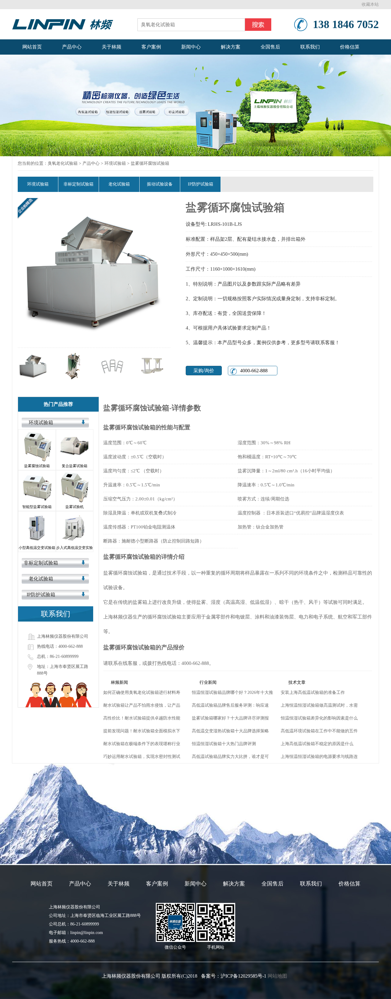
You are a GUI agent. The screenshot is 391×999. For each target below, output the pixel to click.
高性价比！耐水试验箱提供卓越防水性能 (141, 718)
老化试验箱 (119, 184)
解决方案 (230, 46)
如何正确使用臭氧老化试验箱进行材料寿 (141, 692)
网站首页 (32, 46)
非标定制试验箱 (78, 184)
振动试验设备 (160, 184)
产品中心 (72, 46)
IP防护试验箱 (200, 184)
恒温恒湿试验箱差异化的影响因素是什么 (319, 718)
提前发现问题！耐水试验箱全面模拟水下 (141, 731)
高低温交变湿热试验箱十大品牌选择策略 (230, 731)
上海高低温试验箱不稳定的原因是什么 (317, 743)
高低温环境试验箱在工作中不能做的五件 (319, 731)
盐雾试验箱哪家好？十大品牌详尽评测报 (230, 718)
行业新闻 (208, 682)
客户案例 (151, 46)
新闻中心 (191, 46)
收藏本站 (370, 4)
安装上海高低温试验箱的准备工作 (313, 692)
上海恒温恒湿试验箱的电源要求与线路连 (319, 756)
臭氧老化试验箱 (63, 163)
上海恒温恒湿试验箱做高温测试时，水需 (319, 705)
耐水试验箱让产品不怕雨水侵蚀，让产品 (141, 705)
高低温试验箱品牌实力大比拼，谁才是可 (230, 756)
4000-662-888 (253, 370)
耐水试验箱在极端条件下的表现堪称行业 (141, 743)
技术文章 (296, 682)
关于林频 (111, 46)
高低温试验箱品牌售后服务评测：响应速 (230, 705)
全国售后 (270, 46)
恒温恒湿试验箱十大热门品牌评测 (224, 743)
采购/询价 (203, 370)
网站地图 (277, 976)
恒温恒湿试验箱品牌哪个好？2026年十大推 (232, 692)
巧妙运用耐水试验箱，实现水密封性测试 (141, 756)
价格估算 (350, 46)
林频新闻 (119, 682)
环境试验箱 (115, 163)
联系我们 (310, 46)
